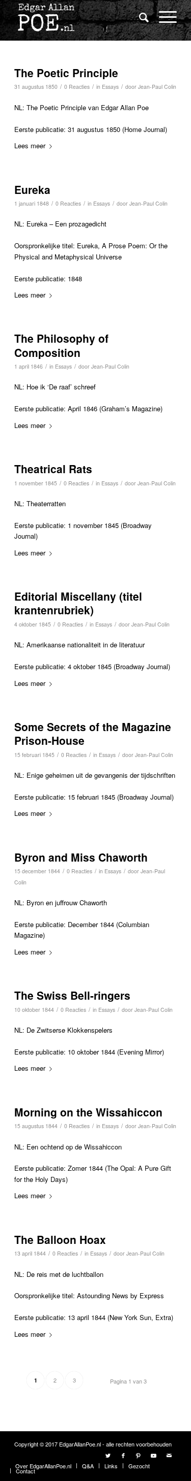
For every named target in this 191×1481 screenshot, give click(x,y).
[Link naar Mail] (169, 1455)
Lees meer (29, 145)
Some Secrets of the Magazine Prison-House (92, 733)
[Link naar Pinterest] (138, 1455)
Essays (110, 86)
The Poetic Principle (66, 72)
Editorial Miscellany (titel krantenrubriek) (78, 602)
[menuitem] (139, 17)
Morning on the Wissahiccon (88, 1112)
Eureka (32, 189)
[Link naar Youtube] (153, 1455)
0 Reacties (77, 86)
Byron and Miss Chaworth (81, 857)
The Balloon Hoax (60, 1239)
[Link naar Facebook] (123, 1455)
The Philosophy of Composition (61, 345)
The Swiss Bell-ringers (72, 995)
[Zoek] (139, 16)
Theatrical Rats (53, 468)
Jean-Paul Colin (157, 86)
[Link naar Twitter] (108, 1455)
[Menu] (163, 16)
